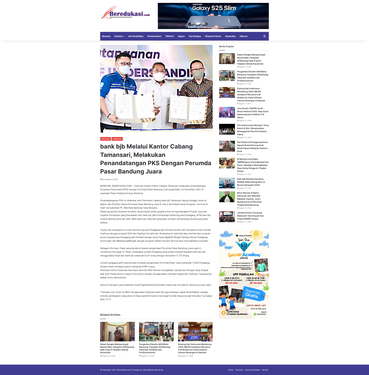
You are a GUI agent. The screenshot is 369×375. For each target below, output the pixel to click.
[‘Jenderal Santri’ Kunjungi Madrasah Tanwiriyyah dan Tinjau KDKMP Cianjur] (227, 216)
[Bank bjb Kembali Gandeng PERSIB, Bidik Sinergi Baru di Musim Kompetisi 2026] (227, 183)
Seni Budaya (195, 36)
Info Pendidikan (135, 36)
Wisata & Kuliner (213, 36)
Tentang (239, 370)
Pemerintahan (154, 36)
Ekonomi (105, 139)
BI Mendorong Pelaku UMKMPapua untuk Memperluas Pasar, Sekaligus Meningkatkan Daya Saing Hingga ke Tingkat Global (253, 165)
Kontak (265, 370)
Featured (117, 139)
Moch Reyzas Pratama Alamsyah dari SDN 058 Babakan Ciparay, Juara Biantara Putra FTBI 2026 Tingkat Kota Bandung (249, 199)
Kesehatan (230, 36)
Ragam (181, 36)
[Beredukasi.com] (125, 12)
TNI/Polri (169, 36)
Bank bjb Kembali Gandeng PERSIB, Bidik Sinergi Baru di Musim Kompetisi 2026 (251, 182)
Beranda (106, 36)
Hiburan (244, 36)
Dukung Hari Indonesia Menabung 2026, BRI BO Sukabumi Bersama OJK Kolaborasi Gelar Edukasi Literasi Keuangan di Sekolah (251, 94)
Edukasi (118, 36)
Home (230, 370)
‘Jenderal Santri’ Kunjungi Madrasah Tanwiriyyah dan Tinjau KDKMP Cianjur (250, 215)
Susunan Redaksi (252, 370)
